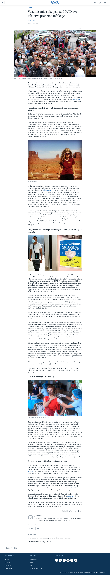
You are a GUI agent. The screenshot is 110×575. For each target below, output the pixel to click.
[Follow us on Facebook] (56, 560)
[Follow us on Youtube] (67, 560)
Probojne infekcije (71, 488)
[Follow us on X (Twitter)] (60, 560)
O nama (7, 559)
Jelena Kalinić (31, 20)
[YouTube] (94, 3)
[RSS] (71, 560)
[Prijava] (75, 560)
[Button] (79, 28)
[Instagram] (99, 3)
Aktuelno (31, 8)
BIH (31, 565)
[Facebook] (104, 3)
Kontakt (7, 562)
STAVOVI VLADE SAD (36, 568)
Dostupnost (8, 568)
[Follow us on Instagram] (64, 560)
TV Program (33, 559)
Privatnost (8, 565)
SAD (31, 562)
